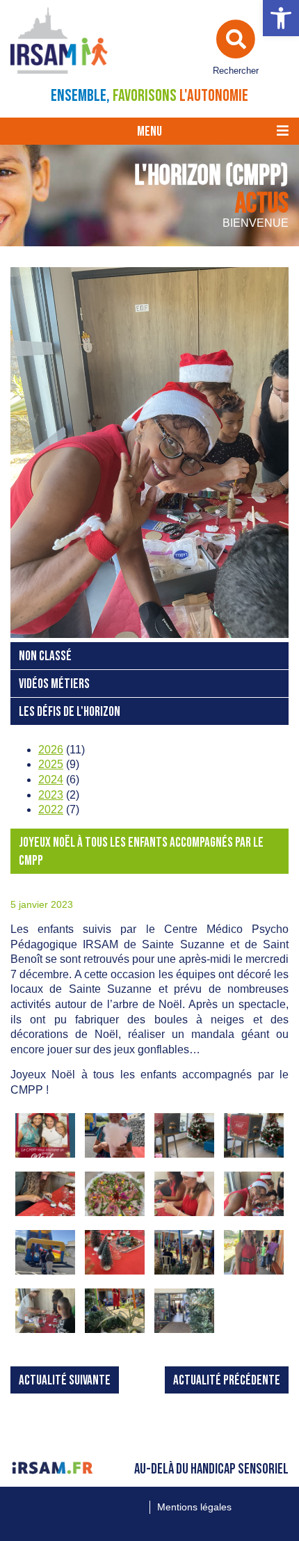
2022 (50, 809)
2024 (50, 779)
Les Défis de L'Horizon (69, 712)
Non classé (45, 656)
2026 (50, 750)
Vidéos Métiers (54, 684)
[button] (281, 18)
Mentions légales (194, 1506)
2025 (50, 764)
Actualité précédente (226, 1381)
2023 (50, 795)
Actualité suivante (65, 1381)
